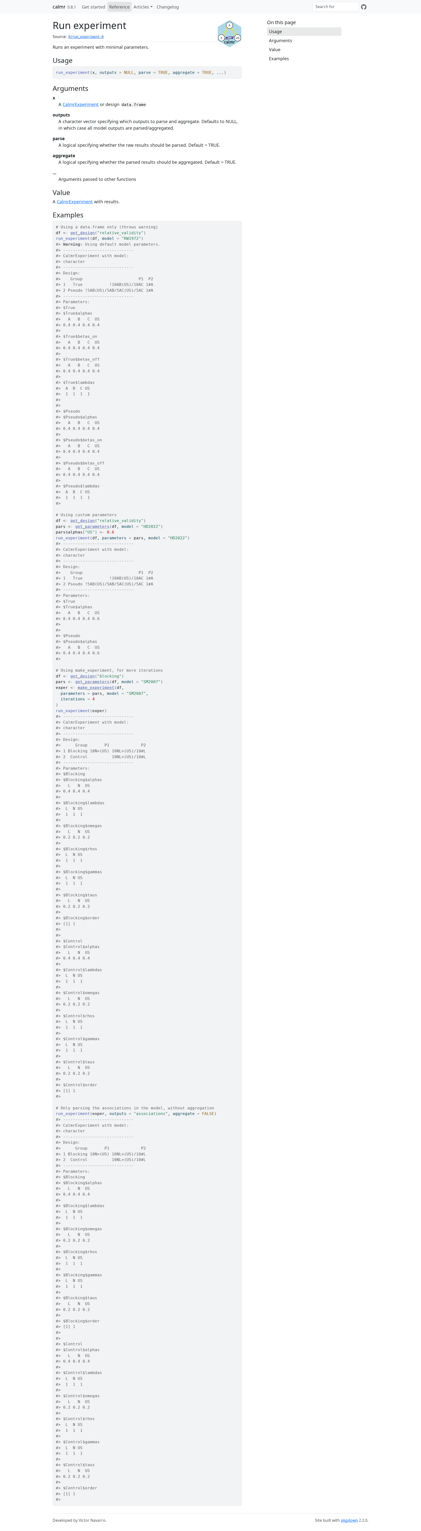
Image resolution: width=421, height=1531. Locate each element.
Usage (275, 31)
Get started (93, 7)
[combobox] (335, 6)
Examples (279, 58)
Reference (119, 7)
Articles (141, 7)
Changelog (168, 7)
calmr (59, 6)
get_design (82, 233)
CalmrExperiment (81, 104)
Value (274, 49)
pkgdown (349, 1520)
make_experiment (96, 687)
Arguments (280, 40)
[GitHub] (363, 7)
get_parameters (92, 526)
